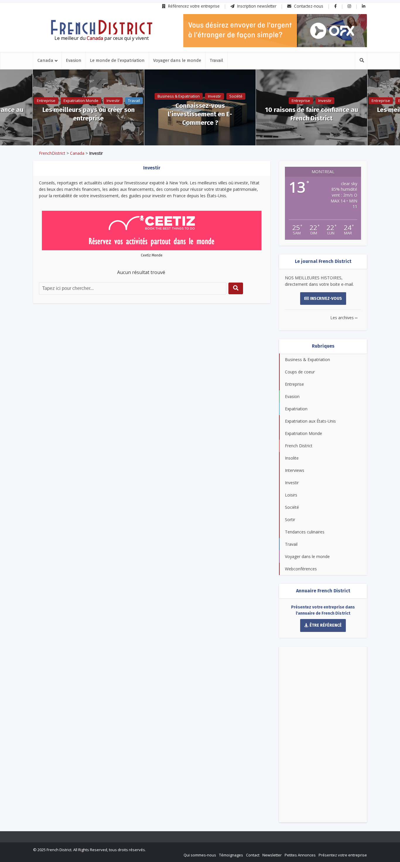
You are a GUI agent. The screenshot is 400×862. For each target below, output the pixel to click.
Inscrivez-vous (326, 298)
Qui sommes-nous (200, 855)
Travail (216, 60)
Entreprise (46, 100)
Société (235, 96)
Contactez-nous (308, 6)
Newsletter (272, 855)
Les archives (344, 317)
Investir (113, 100)
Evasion (73, 60)
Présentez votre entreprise (343, 855)
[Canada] (102, 27)
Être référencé (326, 625)
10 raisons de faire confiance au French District (311, 114)
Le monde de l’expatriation (117, 60)
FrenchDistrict (52, 153)
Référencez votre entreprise (193, 6)
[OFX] (275, 30)
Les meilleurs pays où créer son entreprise (88, 114)
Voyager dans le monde (177, 60)
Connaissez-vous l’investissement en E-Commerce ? (200, 114)
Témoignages (231, 855)
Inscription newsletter (256, 6)
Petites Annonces (300, 855)
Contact (252, 855)
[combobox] (132, 288)
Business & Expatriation (179, 96)
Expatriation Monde (81, 100)
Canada (45, 60)
